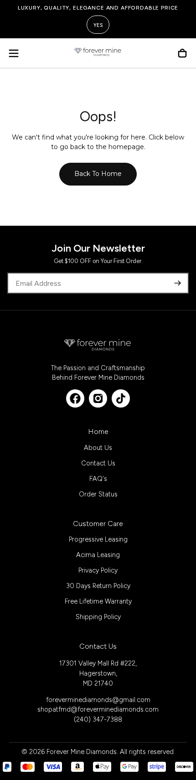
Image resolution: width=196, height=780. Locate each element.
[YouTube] (121, 398)
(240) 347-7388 (98, 719)
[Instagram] (98, 398)
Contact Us (98, 463)
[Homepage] (98, 53)
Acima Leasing (98, 555)
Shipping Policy (98, 617)
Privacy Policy (98, 570)
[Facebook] (75, 398)
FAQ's (98, 479)
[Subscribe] (177, 283)
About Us (98, 448)
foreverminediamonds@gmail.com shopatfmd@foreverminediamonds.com (98, 705)
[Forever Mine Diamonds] (98, 344)
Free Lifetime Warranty (98, 601)
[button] (13, 53)
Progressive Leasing (98, 539)
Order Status (98, 494)
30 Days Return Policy (98, 586)
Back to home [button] (98, 174)
